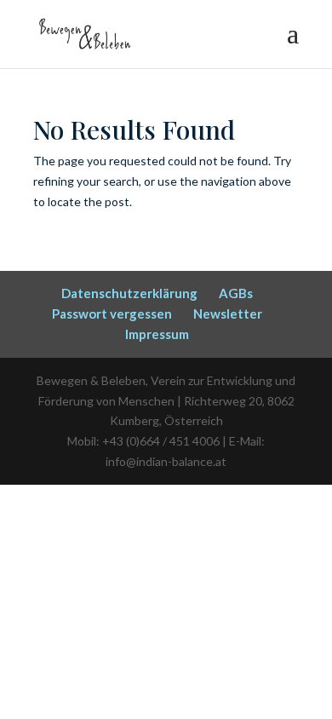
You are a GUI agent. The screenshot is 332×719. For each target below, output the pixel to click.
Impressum (157, 334)
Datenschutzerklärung (129, 293)
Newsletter (227, 313)
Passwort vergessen (112, 313)
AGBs (236, 293)
